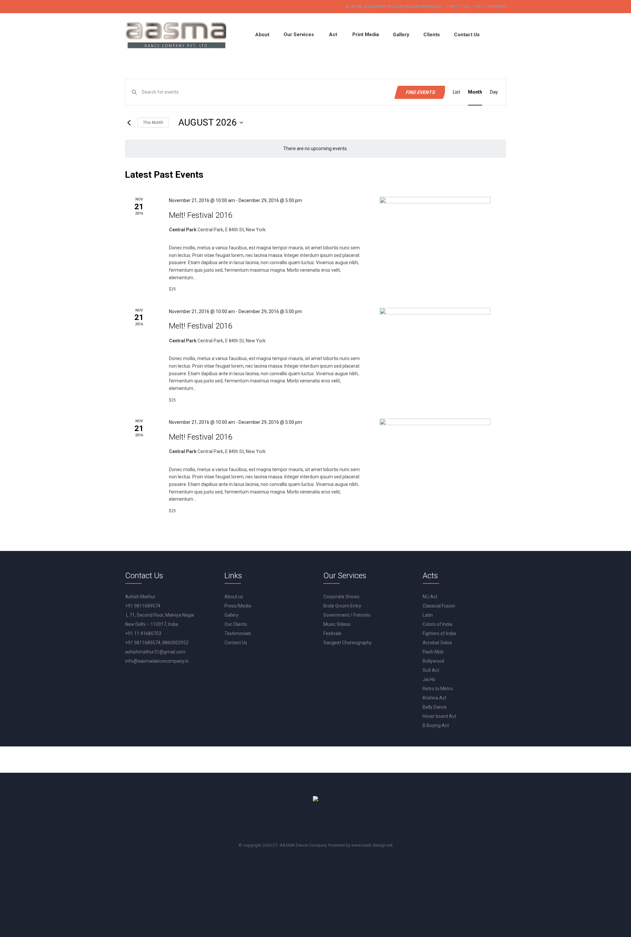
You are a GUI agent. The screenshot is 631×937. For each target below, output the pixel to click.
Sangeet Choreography (347, 642)
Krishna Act (434, 697)
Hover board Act (439, 716)
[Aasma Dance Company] (175, 34)
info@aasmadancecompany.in (157, 661)
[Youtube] (317, 823)
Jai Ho (429, 679)
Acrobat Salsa (437, 642)
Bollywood (433, 661)
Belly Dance (435, 707)
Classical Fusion (439, 605)
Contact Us (235, 642)
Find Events (420, 92)
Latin (428, 615)
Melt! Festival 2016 (200, 215)
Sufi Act (431, 670)
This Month (153, 122)
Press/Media (237, 605)
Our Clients (235, 624)
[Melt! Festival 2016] (435, 228)
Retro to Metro (438, 688)
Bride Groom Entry (342, 605)
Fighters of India (439, 633)
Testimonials (237, 633)
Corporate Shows (341, 596)
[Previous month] (129, 122)
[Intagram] (336, 823)
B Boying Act (436, 725)
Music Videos (337, 624)
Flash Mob (433, 651)
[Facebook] (298, 823)
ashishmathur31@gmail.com (155, 651)
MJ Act (430, 596)
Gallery (231, 615)
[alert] (315, 149)
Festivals (332, 633)
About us (233, 596)
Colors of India (437, 624)
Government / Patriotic (347, 615)
